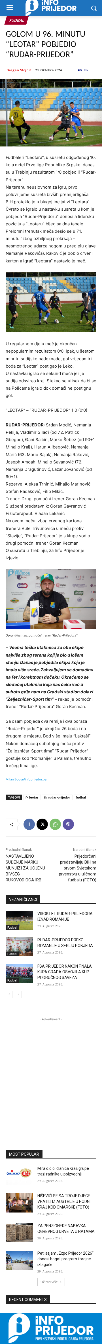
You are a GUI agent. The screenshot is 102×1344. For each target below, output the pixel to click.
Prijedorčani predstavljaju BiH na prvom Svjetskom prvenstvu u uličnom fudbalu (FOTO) (77, 868)
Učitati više (49, 1282)
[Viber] (68, 824)
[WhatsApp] (55, 824)
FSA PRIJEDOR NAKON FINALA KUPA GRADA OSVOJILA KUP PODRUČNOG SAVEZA (64, 972)
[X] (42, 824)
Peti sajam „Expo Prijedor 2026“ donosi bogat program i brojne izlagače (65, 1259)
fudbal (81, 797)
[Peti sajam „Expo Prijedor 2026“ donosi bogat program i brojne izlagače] (19, 1260)
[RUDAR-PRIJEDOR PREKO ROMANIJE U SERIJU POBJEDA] (19, 946)
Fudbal (16, 20)
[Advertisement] (51, 1073)
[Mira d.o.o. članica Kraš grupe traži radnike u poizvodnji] (19, 1175)
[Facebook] (29, 824)
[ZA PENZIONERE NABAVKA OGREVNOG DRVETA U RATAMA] (19, 1232)
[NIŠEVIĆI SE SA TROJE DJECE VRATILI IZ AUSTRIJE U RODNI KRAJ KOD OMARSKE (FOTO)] (19, 1202)
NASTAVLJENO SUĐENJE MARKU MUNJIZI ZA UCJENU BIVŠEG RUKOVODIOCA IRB (25, 868)
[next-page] (18, 994)
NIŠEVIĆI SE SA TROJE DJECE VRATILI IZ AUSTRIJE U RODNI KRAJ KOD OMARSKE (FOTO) (63, 1201)
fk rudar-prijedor (57, 797)
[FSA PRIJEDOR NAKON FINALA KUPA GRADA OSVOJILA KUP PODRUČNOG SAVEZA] (19, 973)
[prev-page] (9, 994)
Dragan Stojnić (19, 70)
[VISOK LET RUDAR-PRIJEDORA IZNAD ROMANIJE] (19, 920)
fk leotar (32, 797)
